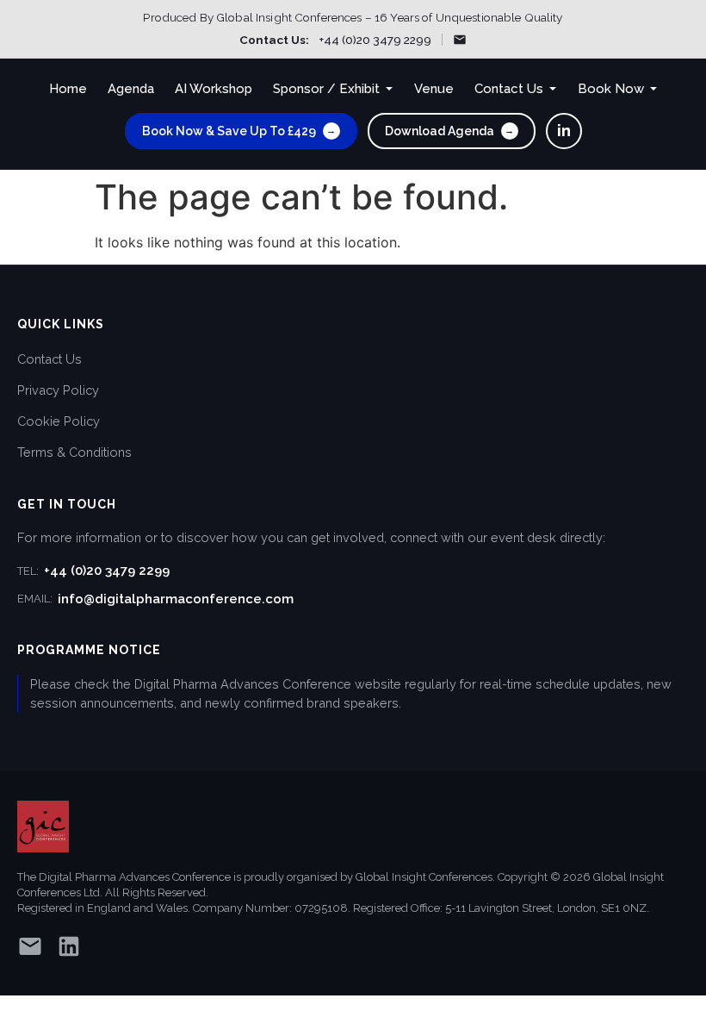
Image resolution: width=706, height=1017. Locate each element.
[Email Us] (460, 40)
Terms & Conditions (74, 452)
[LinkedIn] (69, 949)
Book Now (611, 89)
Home (68, 89)
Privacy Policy (58, 390)
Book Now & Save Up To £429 (239, 131)
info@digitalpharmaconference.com (155, 599)
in (564, 130)
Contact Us (508, 89)
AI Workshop (213, 89)
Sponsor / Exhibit (326, 89)
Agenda (131, 89)
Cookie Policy (58, 421)
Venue (434, 89)
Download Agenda (450, 131)
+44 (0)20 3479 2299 (375, 40)
